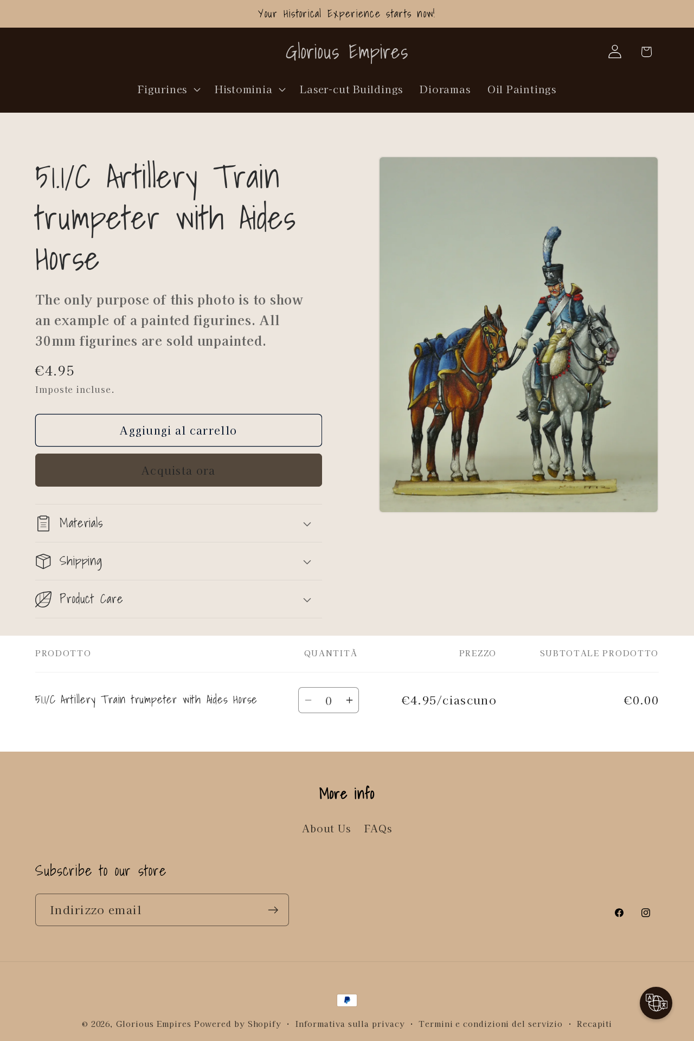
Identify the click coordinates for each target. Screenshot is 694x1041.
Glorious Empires (153, 1023)
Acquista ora (179, 470)
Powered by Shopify (237, 1023)
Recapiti (594, 1023)
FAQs (378, 828)
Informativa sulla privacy (350, 1023)
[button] (168, 89)
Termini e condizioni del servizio (491, 1023)
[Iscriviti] (273, 910)
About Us (326, 828)
